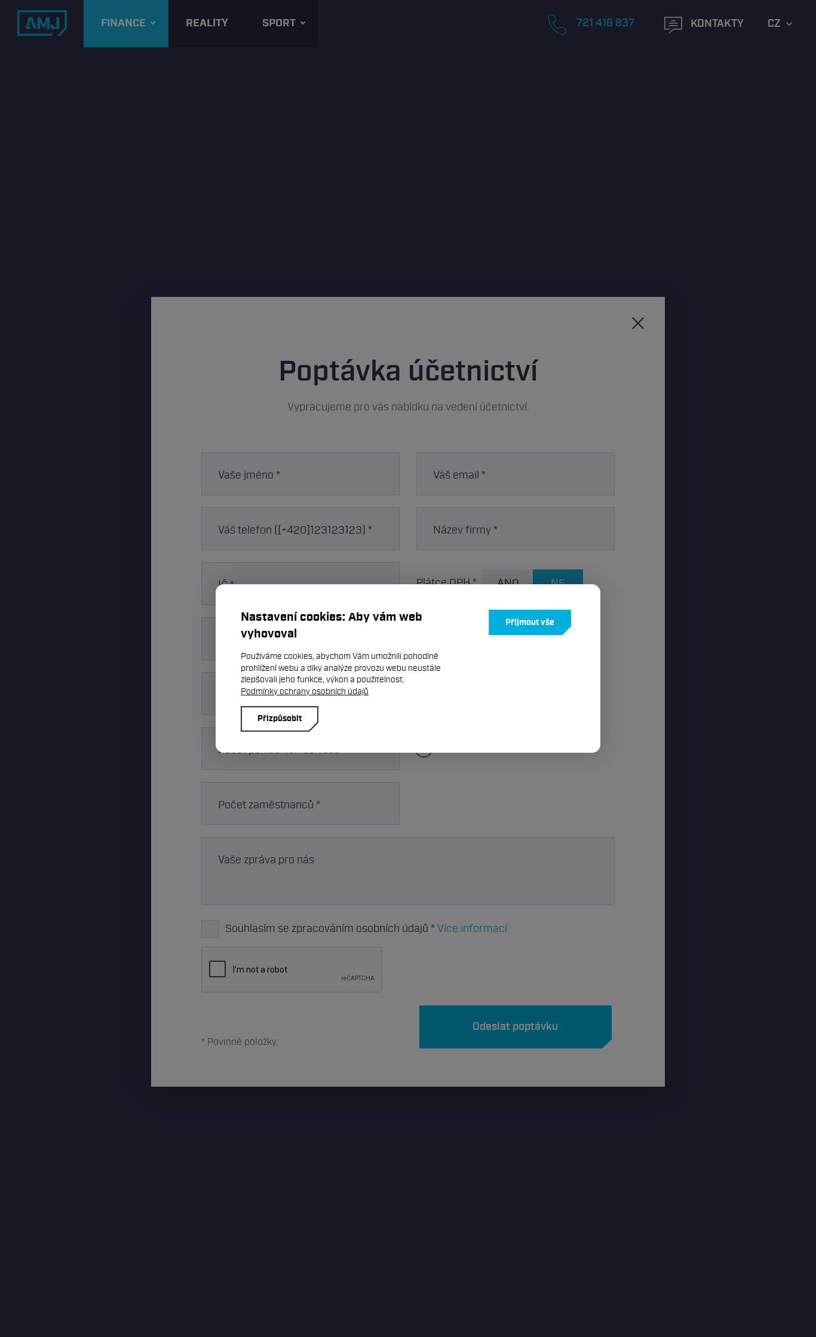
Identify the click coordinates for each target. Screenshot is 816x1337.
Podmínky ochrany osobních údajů (305, 691)
